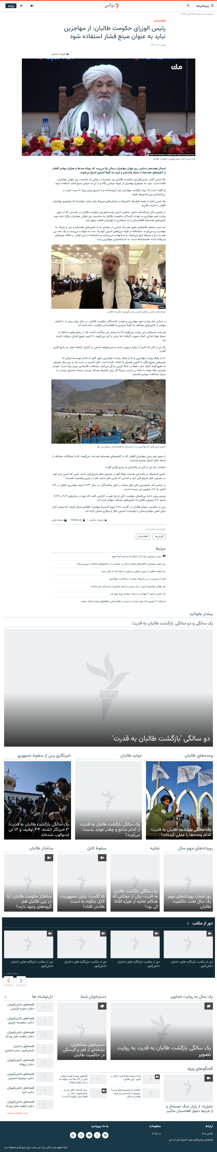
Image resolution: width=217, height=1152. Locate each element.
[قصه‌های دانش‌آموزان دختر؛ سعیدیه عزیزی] (44, 1021)
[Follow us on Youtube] (89, 1135)
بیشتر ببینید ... (11, 973)
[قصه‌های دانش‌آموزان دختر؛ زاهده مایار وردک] (44, 1035)
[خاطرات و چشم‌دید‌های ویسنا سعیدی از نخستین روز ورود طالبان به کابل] (151, 1093)
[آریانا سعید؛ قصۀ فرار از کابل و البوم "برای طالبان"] (151, 1079)
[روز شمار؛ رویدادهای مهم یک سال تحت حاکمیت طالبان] (188, 883)
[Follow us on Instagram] (81, 1135)
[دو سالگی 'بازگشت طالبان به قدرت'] (108, 688)
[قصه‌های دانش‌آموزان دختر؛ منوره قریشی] (44, 1007)
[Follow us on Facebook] (105, 1135)
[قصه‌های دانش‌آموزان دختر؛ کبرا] (44, 1091)
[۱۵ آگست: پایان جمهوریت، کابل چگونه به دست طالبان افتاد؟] (81, 883)
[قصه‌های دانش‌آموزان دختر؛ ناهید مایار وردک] (44, 1104)
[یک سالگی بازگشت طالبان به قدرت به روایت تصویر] (162, 1031)
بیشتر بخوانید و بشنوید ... (16, 1113)
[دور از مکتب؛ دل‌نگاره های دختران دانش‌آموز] (188, 944)
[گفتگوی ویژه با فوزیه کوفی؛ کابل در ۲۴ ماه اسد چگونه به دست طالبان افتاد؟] (97, 1079)
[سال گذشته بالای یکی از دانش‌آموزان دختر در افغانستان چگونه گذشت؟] (97, 1093)
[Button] (60, 54)
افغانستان (160, 21)
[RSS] (73, 1135)
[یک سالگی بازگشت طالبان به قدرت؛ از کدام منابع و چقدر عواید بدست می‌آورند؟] (108, 800)
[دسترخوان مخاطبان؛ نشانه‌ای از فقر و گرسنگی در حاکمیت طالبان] (81, 1031)
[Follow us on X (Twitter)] (97, 1135)
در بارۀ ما (156, 1134)
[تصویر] (32, 5)
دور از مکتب (202, 923)
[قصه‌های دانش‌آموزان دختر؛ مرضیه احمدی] (44, 1077)
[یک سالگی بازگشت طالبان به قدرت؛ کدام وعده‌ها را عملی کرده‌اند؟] (179, 800)
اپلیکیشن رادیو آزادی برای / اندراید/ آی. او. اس (191, 1140)
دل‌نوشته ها (42, 997)
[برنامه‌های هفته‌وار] (21, 5)
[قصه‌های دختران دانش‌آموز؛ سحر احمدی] (44, 1049)
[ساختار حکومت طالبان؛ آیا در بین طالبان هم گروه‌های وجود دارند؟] (28, 883)
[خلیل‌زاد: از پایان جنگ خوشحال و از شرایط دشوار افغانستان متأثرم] (188, 1088)
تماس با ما (207, 1134)
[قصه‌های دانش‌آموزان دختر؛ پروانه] (44, 1063)
